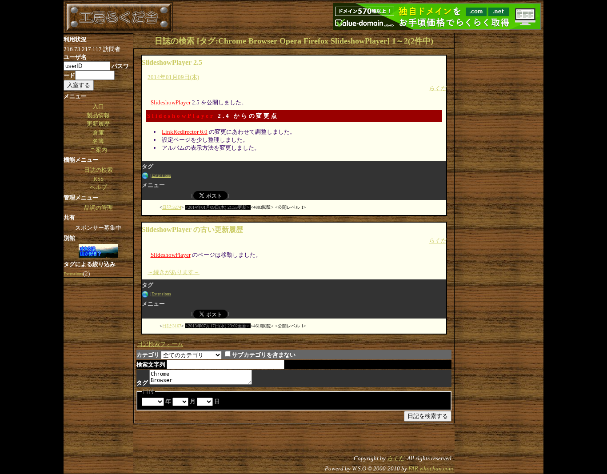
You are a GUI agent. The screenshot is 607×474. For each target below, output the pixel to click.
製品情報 (98, 115)
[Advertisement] (499, 166)
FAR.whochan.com (430, 468)
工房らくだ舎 (119, 17)
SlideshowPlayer (171, 102)
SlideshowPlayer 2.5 (172, 62)
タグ (142, 382)
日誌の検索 (98, 170)
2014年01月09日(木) (173, 77)
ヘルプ (98, 187)
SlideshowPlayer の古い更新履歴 (192, 229)
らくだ (437, 88)
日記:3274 (171, 207)
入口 (98, 106)
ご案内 (98, 150)
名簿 (98, 141)
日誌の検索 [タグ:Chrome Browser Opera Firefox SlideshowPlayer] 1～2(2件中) (294, 40)
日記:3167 (171, 325)
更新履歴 (98, 123)
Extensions (161, 175)
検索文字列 (150, 364)
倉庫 (98, 132)
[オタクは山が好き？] (98, 251)
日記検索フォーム (160, 344)
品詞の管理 (98, 207)
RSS (98, 178)
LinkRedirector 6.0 (185, 131)
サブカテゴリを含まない (264, 354)
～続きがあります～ (174, 272)
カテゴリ (148, 354)
